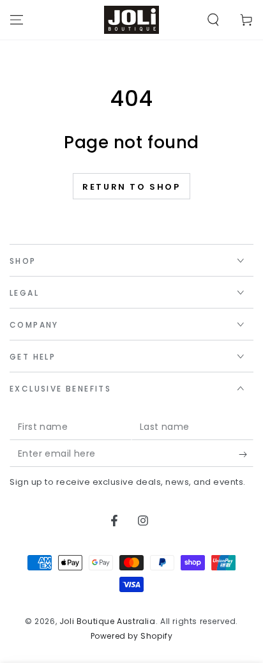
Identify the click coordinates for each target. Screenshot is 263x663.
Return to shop (131, 187)
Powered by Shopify (132, 636)
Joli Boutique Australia (107, 621)
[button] (213, 20)
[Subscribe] (246, 454)
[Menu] (16, 20)
